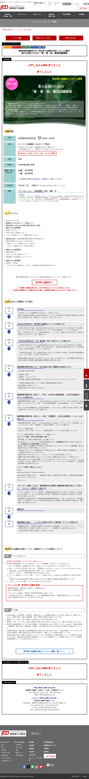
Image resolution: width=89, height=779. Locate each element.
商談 (2, 747)
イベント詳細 (17, 38)
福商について (19, 752)
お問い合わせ (83, 8)
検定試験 (31, 745)
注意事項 (46, 748)
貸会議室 (81, 14)
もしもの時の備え (6, 758)
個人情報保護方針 (48, 742)
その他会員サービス (6, 760)
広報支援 (3, 750)
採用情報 (46, 751)
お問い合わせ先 (70, 38)
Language (67, 4)
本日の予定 (86, 384)
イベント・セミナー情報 (24, 29)
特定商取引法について (50, 745)
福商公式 (86, 405)
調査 (17, 750)
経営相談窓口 (5, 755)
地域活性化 (19, 744)
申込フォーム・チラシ (43, 38)
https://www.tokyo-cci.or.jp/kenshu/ (47, 710)
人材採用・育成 (5, 752)
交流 (2, 744)
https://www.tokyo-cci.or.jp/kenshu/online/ (30, 472)
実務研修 (31, 748)
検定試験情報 (67, 14)
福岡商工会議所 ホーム (8, 29)
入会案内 (86, 373)
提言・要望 (19, 747)
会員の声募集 (19, 755)
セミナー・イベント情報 (86, 395)
